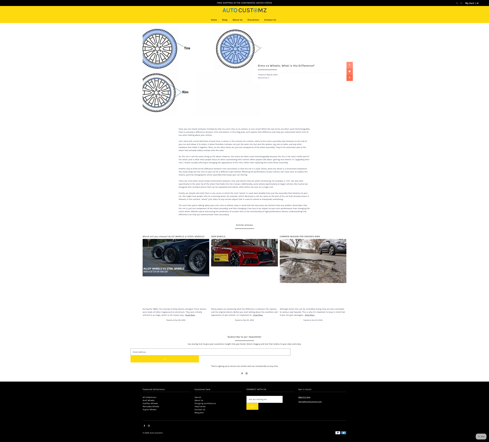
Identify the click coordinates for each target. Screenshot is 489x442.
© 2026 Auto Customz (153, 433)
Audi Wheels (148, 400)
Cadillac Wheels (150, 403)
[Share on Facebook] (349, 65)
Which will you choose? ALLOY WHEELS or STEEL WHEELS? (174, 236)
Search (198, 397)
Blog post (199, 412)
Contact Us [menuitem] (270, 20)
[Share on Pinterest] (349, 78)
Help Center (200, 406)
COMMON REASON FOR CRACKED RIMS (300, 236)
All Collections (149, 397)
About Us (199, 400)
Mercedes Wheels (151, 406)
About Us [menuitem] (238, 20)
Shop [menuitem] (225, 20)
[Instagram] (246, 373)
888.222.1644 (304, 397)
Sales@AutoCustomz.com (310, 401)
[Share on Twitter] (349, 71)
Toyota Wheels (149, 409)
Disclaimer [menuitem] (253, 20)
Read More (190, 315)
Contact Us (200, 409)
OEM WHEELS (218, 236)
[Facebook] (242, 373)
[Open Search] (457, 3)
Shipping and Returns (205, 403)
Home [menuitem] (214, 20)
